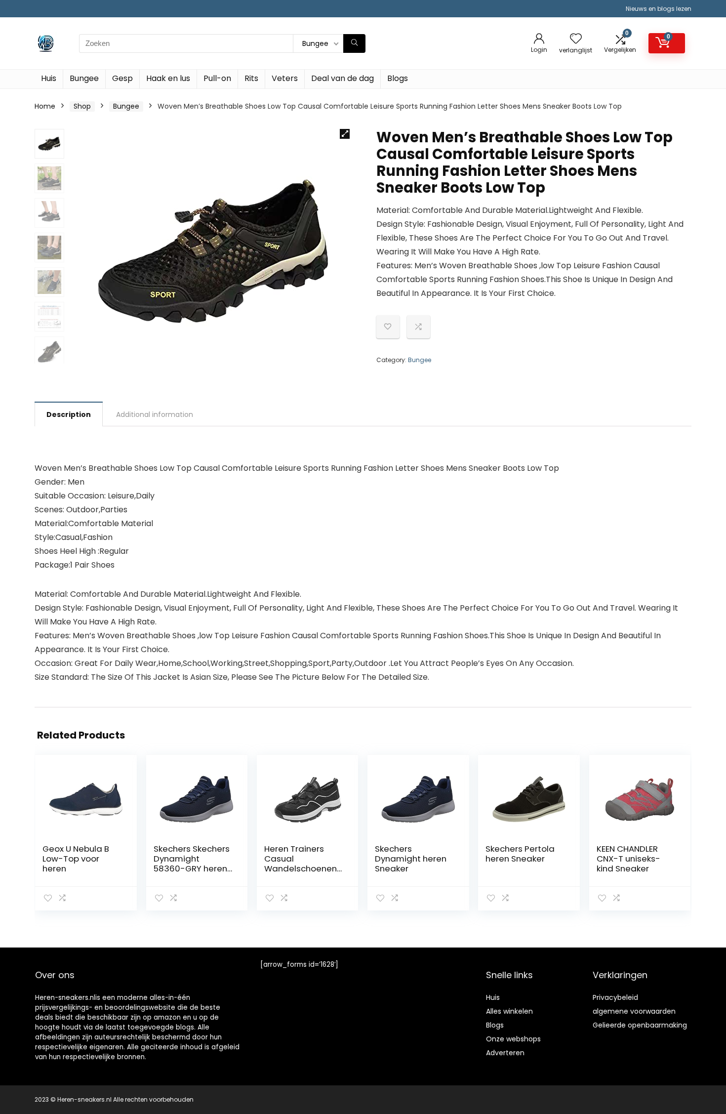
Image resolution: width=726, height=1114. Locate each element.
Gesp (122, 78)
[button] (345, 134)
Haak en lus (168, 78)
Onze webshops (513, 1039)
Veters (285, 78)
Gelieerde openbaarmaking (640, 1025)
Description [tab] (68, 414)
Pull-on (217, 78)
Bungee (84, 78)
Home (45, 106)
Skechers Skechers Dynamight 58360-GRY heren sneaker (192, 863)
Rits (251, 78)
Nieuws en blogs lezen (658, 8)
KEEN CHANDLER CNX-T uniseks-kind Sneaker (628, 858)
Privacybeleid (615, 997)
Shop (82, 106)
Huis (48, 78)
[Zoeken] (354, 43)
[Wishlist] (576, 39)
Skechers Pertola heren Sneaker (520, 854)
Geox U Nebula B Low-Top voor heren (75, 858)
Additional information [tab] (154, 414)
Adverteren (505, 1053)
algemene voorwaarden (634, 1011)
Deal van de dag (342, 78)
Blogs (397, 78)
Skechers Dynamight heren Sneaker (410, 858)
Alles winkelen (509, 1011)
